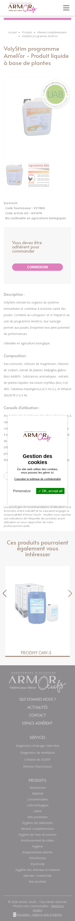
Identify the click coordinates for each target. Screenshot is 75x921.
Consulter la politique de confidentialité (37, 479)
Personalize (22, 491)
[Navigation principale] (66, 8)
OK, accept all (51, 491)
